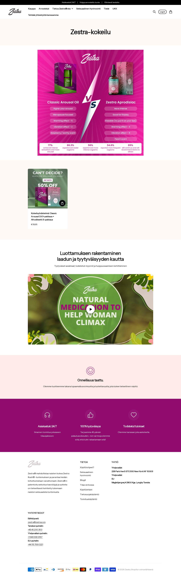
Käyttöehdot (86, 489)
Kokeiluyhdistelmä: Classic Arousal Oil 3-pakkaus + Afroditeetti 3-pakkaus (44, 216)
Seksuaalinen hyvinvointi (86, 474)
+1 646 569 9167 (35, 537)
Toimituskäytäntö (88, 499)
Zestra (127, 569)
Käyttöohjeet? (87, 467)
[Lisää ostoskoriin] (62, 203)
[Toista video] (90, 309)
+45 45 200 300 (35, 529)
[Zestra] (15, 11)
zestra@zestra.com (36, 522)
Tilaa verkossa (87, 484)
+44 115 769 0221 (35, 544)
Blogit (83, 480)
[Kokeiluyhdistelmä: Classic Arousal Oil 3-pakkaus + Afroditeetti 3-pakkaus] (48, 188)
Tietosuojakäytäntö (89, 494)
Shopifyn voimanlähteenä (142, 569)
